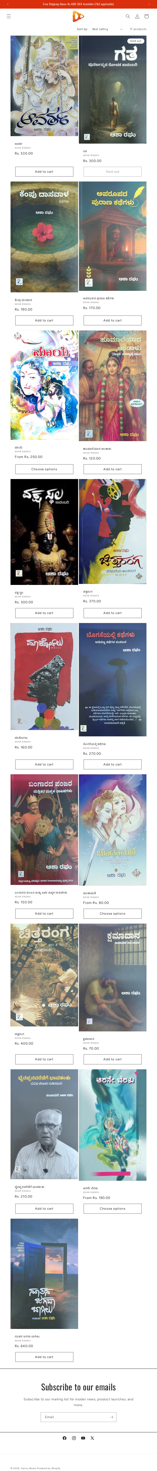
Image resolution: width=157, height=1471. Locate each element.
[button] (8, 16)
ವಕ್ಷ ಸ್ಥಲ (19, 592)
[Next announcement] (149, 4)
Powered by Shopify (48, 1468)
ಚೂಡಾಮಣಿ (89, 893)
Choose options (44, 469)
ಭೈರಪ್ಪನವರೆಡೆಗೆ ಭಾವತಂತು (30, 1187)
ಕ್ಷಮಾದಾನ (88, 1039)
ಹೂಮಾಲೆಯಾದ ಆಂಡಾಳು (97, 449)
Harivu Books (28, 1468)
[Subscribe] (111, 1417)
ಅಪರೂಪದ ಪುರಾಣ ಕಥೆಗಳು (98, 298)
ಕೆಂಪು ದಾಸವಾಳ (23, 300)
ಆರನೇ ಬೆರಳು (90, 1188)
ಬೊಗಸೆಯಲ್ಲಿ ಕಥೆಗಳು (94, 744)
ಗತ (85, 151)
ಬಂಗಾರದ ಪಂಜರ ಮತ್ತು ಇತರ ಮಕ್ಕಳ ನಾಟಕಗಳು (41, 892)
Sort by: (82, 29)
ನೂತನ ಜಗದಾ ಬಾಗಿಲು (27, 1336)
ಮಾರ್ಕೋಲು (21, 737)
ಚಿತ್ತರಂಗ (88, 591)
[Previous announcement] (8, 4)
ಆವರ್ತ (18, 144)
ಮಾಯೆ (18, 447)
